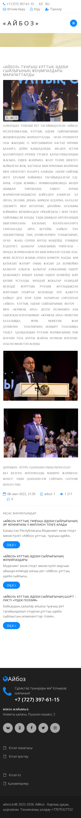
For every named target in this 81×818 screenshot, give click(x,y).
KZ (41, 4)
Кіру (37, 9)
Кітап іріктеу (18, 756)
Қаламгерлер (18, 783)
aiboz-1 (49, 494)
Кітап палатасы (20, 748)
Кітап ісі (14, 775)
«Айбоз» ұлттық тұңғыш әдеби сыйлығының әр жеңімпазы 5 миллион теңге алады (40, 522)
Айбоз (39, 804)
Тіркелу (56, 9)
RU (47, 4)
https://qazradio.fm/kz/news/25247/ (45, 467)
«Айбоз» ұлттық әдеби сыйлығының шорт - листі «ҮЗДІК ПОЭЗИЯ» (39, 598)
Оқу (11, 545)
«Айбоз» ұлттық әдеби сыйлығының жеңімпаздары (33, 558)
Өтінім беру (16, 9)
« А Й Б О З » (20, 23)
